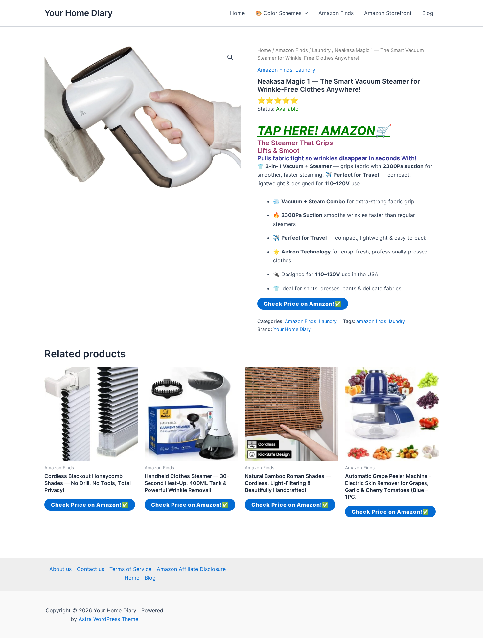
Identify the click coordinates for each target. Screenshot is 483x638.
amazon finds (371, 321)
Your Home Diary (78, 13)
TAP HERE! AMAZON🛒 (323, 130)
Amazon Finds (336, 13)
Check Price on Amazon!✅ (302, 303)
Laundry (321, 50)
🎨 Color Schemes (278, 13)
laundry (397, 321)
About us (60, 569)
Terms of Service (130, 569)
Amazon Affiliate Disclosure (191, 569)
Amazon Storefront (388, 13)
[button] (304, 13)
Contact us (90, 569)
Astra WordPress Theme (108, 619)
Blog (427, 13)
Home (237, 13)
